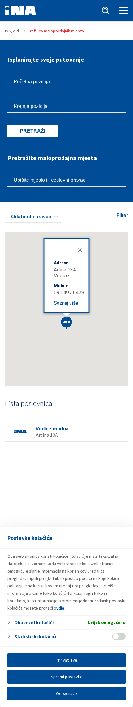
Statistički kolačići (35, 636)
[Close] (79, 249)
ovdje (59, 608)
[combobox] (33, 216)
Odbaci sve (66, 693)
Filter (122, 215)
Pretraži (32, 131)
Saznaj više (66, 303)
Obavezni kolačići (34, 622)
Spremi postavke (67, 677)
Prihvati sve (66, 660)
